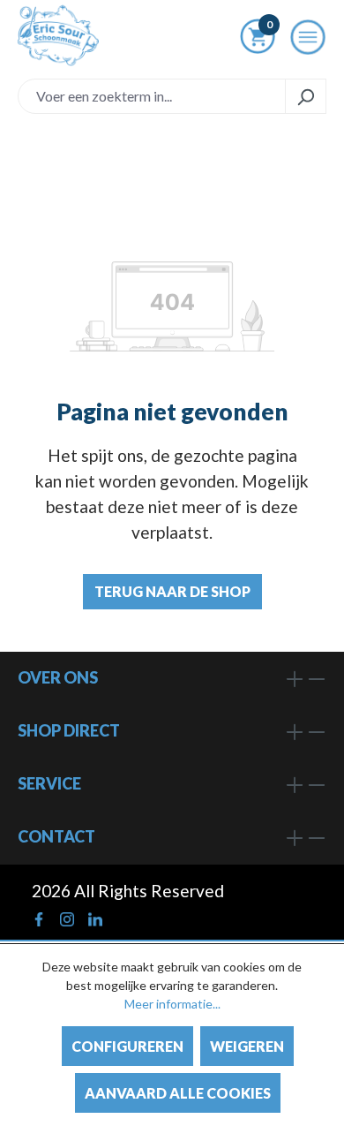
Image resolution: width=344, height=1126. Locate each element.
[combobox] (152, 96)
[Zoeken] (305, 96)
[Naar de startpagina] (58, 35)
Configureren (127, 1046)
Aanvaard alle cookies (178, 1092)
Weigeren (247, 1046)
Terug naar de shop (172, 591)
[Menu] (307, 42)
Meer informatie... (172, 1003)
